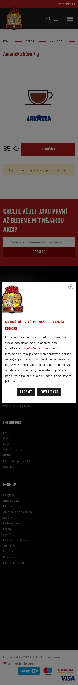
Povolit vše (49, 392)
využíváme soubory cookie (42, 348)
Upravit (26, 392)
